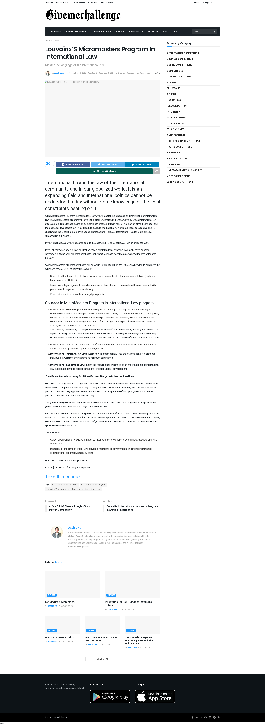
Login (198, 2)
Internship (173, 111)
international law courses (65, 484)
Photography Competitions (183, 141)
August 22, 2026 (67, 606)
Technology (174, 164)
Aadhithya (59, 72)
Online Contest (176, 135)
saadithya (52, 606)
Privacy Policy (62, 2)
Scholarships (100, 31)
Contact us (49, 2)
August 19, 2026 (67, 641)
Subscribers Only (177, 158)
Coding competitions (179, 65)
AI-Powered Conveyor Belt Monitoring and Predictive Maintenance (139, 640)
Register (208, 2)
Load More (102, 659)
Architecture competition (183, 53)
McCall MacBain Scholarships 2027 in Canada (101, 639)
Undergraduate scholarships (184, 170)
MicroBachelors (177, 117)
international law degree (93, 484)
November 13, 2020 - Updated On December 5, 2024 (91, 72)
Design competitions (179, 76)
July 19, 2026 (105, 644)
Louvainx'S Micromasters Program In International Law (74, 489)
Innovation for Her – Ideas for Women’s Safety (128, 603)
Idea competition (177, 106)
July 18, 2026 (145, 647)
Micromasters (175, 123)
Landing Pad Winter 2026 (60, 602)
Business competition (180, 59)
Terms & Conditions (78, 2)
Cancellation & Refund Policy (100, 2)
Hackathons (174, 100)
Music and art (175, 129)
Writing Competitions (180, 182)
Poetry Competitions (179, 147)
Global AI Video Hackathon (59, 637)
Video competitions (178, 176)
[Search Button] (214, 31)
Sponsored (173, 152)
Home (57, 31)
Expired (56, 40)
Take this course (62, 476)
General (172, 94)
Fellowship (173, 88)
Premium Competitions (162, 31)
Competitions (75, 31)
